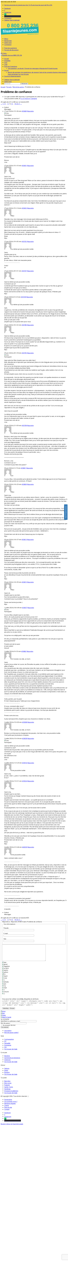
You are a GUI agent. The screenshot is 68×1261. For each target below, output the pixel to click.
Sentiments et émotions (12, 1058)
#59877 (24, 608)
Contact (6, 1109)
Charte (6, 1105)
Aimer (6, 1070)
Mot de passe (5, 1023)
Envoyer (12, 1008)
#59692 (24, 208)
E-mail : (6, 933)
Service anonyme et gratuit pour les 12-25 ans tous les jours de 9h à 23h (28, 5)
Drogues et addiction (11, 1091)
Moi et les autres (18, 87)
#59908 (24, 722)
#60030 (24, 847)
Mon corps (7, 1083)
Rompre (7, 1072)
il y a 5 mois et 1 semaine (28, 99)
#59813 (24, 540)
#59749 (23, 297)
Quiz (5, 63)
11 (8, 104)
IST (5, 1041)
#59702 (24, 241)
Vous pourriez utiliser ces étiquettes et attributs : (20, 999)
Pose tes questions (10, 48)
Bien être (7, 1081)
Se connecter (4, 1027)
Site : (5, 939)
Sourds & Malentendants (12, 76)
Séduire (6, 1068)
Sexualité (7, 1043)
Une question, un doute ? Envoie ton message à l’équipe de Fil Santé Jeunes (33, 68)
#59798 (24, 425)
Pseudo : (6, 928)
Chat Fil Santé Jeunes (65, 512)
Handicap (7, 1089)
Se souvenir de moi (9, 1025)
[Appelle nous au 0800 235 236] (20, 35)
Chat (5, 65)
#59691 (24, 166)
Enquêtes (7, 61)
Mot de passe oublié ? (11, 1033)
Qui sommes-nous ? (10, 1102)
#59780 (24, 325)
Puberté (7, 1085)
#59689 (24, 111)
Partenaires (8, 1100)
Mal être (7, 1056)
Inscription (7, 1031)
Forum (6, 70)
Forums (9, 87)
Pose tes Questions (10, 66)
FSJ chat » (4, 53)
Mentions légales (10, 1103)
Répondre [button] (30, 111)
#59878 (24, 738)
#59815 (24, 582)
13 (12, 104)
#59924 (24, 781)
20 (17, 104)
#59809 (24, 484)
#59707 (24, 271)
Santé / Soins (8, 1087)
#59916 (24, 763)
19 (15, 104)
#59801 (23, 468)
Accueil (6, 59)
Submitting (5, 1008)
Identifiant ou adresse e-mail (10, 1021)
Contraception (9, 1039)
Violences (7, 1060)
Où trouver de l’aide (10, 1049)
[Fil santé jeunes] (11, 55)
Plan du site (8, 1107)
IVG (5, 1047)
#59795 (24, 353)
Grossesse (7, 1045)
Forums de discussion (11, 50)
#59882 (23, 651)
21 (19, 104)
